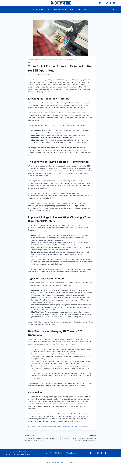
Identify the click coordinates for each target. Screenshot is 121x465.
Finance (42, 9)
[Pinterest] (114, 2)
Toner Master (33, 414)
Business (34, 9)
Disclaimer (59, 453)
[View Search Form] (114, 9)
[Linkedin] (110, 2)
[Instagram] (107, 2)
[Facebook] (99, 2)
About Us (49, 453)
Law (71, 9)
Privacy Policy (70, 453)
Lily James (33, 74)
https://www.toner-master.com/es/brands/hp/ (47, 203)
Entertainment (63, 9)
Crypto (54, 9)
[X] (103, 2)
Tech (48, 9)
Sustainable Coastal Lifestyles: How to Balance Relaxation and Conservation (79, 438)
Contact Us (86, 9)
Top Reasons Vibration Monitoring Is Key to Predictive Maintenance (40, 438)
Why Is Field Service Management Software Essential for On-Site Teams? (62, 426)
